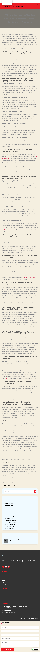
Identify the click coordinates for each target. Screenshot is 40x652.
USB (2, 597)
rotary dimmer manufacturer (10, 524)
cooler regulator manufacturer (10, 512)
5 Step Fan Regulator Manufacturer (11, 507)
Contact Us (4, 584)
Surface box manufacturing (10, 526)
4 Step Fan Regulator (9, 503)
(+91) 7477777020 (7, 610)
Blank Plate (4, 599)
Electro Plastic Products (6, 595)
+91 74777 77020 (7, 6)
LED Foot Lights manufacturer (10, 520)
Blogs (6, 510)
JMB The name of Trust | (28, 618)
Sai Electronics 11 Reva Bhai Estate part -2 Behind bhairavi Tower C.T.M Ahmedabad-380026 (15, 607)
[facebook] (17, 8)
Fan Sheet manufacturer (9, 518)
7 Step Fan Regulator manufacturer (11, 509)
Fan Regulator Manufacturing (10, 516)
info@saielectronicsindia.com (18, 6)
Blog (3, 582)
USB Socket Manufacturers (10, 528)
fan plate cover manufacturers (10, 514)
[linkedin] (23, 8)
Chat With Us (36, 649)
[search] (35, 491)
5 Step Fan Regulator (9, 505)
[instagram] (20, 8)
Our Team (3, 580)
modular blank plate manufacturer (11, 522)
